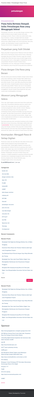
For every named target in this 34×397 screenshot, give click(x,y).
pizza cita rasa (5, 207)
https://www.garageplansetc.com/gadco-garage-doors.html (15, 330)
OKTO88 (4, 198)
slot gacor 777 (4, 366)
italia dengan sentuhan (7, 192)
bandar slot (5, 170)
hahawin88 (4, 186)
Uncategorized (5, 229)
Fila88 (2, 369)
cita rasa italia (5, 174)
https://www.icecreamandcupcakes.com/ (11, 374)
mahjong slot (5, 195)
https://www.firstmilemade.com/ (9, 344)
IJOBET (4, 189)
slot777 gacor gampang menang (9, 347)
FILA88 (4, 183)
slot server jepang (5, 371)
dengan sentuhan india (7, 177)
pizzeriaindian (5, 125)
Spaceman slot (5, 223)
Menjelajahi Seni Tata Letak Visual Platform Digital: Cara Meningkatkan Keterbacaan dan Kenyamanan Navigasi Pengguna (16, 262)
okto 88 (3, 342)
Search (3, 277)
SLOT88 (4, 219)
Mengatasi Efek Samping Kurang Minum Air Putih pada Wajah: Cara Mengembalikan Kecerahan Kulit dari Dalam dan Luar (17, 270)
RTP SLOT (4, 216)
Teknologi (4, 226)
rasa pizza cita (5, 213)
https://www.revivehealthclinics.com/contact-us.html (14, 357)
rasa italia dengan (6, 210)
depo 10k (4, 180)
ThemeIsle (22, 393)
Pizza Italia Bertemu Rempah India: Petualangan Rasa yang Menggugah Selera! (15, 26)
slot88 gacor (4, 350)
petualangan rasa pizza (7, 21)
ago (17, 162)
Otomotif (4, 201)
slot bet (3, 382)
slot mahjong (4, 359)
